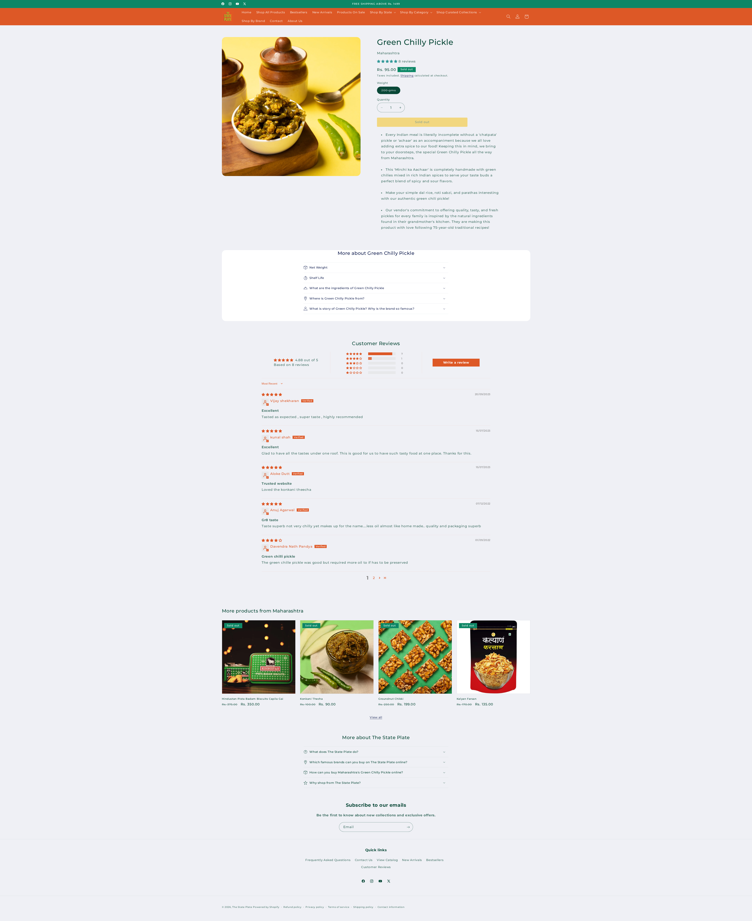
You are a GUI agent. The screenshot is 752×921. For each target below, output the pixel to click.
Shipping (407, 75)
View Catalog (387, 860)
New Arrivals (412, 860)
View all (376, 717)
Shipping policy (363, 907)
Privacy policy (315, 907)
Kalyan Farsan (467, 698)
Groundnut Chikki (391, 698)
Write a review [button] (456, 362)
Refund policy (292, 907)
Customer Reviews (376, 867)
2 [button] (374, 578)
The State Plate (242, 907)
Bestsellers (435, 860)
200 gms (390, 91)
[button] (382, 12)
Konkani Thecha (311, 698)
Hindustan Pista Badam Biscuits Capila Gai (253, 698)
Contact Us (364, 860)
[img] (272, 395)
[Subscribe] (408, 827)
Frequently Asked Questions (328, 860)
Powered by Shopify (266, 907)
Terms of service (338, 907)
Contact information (391, 907)
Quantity (383, 99)
